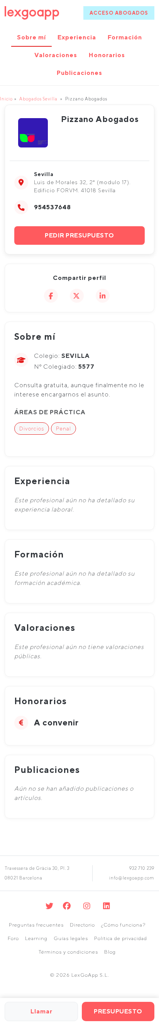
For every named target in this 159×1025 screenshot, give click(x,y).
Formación (125, 37)
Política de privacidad (120, 938)
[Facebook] (67, 905)
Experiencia (77, 37)
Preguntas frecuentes (36, 925)
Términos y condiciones (68, 952)
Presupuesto (118, 1011)
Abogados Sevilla (38, 98)
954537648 (52, 207)
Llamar (41, 1011)
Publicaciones (79, 72)
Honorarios (107, 55)
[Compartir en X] (77, 296)
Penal (63, 428)
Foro (13, 938)
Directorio (82, 925)
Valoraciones (55, 55)
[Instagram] (87, 905)
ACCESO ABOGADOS (119, 13)
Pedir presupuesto (79, 235)
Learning (36, 938)
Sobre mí (31, 37)
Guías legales (71, 938)
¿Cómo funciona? (123, 925)
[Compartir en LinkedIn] (103, 296)
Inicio (6, 98)
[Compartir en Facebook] (51, 296)
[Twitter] (50, 905)
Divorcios (31, 428)
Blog (110, 952)
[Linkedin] (106, 905)
